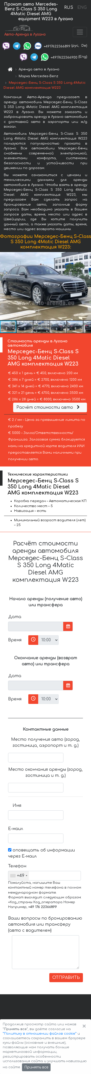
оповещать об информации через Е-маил (41, 853)
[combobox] (18, 875)
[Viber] (6, 45)
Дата (14, 617)
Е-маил (15, 829)
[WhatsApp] (27, 45)
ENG (81, 7)
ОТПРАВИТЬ (66, 977)
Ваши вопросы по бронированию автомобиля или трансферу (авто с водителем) (45, 924)
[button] (86, 286)
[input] (35, 626)
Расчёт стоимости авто (45, 407)
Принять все (36, 1067)
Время (14, 640)
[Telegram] (16, 45)
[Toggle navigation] (80, 32)
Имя (17, 805)
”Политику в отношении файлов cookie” (40, 1033)
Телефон (16, 866)
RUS (68, 7)
